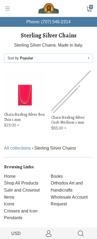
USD (16, 233)
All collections (17, 148)
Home (10, 176)
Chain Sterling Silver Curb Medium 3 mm (68, 120)
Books (57, 176)
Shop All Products (21, 183)
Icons (9, 204)
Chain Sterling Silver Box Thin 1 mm (24, 117)
